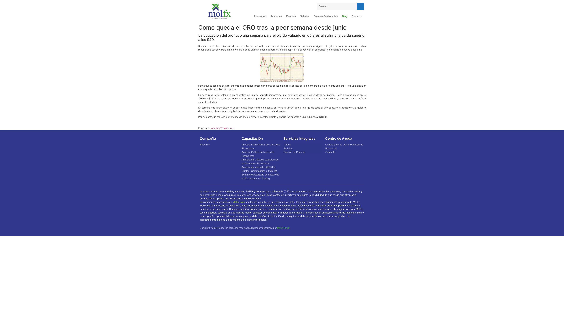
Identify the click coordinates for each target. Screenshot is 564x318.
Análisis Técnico (220, 128)
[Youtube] (354, 228)
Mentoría (291, 16)
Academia (276, 16)
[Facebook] (340, 228)
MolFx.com (239, 202)
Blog (344, 16)
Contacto (357, 16)
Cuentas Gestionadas (326, 16)
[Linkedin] (361, 228)
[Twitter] (347, 228)
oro (232, 128)
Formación (260, 16)
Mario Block (283, 228)
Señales (304, 16)
